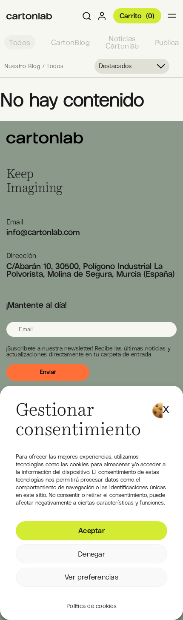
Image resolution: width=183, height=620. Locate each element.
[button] (166, 405)
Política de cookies (91, 606)
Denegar (91, 554)
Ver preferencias (91, 577)
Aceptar (91, 530)
